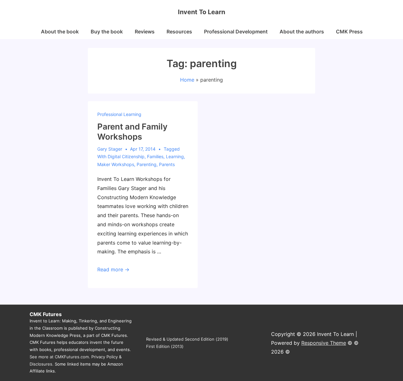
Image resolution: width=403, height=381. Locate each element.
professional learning (119, 114)
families (155, 156)
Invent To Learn (201, 12)
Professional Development (236, 31)
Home (187, 80)
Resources (179, 31)
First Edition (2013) (165, 346)
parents (167, 164)
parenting (146, 164)
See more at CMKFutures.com (59, 356)
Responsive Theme (323, 343)
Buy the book (107, 31)
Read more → (113, 269)
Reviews (145, 31)
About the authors (302, 31)
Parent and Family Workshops (132, 132)
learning (175, 156)
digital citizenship (126, 156)
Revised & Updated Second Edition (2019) (187, 339)
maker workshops (115, 164)
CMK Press (349, 31)
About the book (60, 31)
